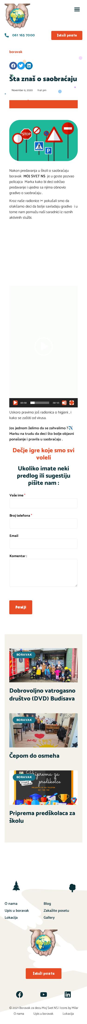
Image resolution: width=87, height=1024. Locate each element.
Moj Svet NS (50, 1008)
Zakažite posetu (56, 911)
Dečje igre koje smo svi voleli (43, 454)
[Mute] (64, 402)
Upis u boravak (17, 911)
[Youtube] (43, 994)
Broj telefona (21, 516)
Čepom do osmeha (34, 756)
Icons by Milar (69, 1008)
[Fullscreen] (71, 402)
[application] (43, 346)
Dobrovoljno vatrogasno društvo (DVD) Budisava (42, 695)
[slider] (39, 403)
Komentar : (18, 556)
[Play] (15, 402)
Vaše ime (17, 495)
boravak (15, 52)
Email (14, 536)
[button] (77, 9)
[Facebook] (19, 994)
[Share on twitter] (21, 66)
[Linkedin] (67, 994)
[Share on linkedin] (29, 66)
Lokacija (11, 918)
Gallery (49, 918)
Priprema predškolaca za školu (42, 817)
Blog (47, 904)
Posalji (21, 607)
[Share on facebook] (13, 66)
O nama (11, 904)
